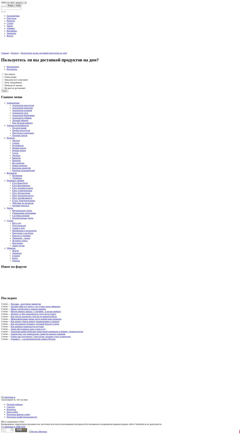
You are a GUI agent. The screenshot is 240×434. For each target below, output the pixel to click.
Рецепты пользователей (23, 170)
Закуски (16, 140)
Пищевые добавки (15, 180)
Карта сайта (12, 412)
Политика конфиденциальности (22, 417)
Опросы (14, 53)
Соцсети (11, 407)
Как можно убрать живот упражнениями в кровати (35, 321)
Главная (5, 53)
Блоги (15, 258)
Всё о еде (16, 223)
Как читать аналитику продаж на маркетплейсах (34, 316)
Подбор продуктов (21, 130)
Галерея (16, 256)
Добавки (11, 28)
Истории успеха (20, 240)
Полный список (19, 135)
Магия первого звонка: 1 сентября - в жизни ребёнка (36, 311)
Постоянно (9, 74)
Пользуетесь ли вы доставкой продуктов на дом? (44, 53)
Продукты (11, 18)
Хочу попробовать (13, 82)
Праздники (17, 243)
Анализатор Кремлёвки (23, 115)
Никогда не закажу (13, 85)
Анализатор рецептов (22, 108)
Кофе (18, 5)
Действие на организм (22, 203)
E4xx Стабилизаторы (22, 190)
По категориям (19, 128)
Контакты (11, 409)
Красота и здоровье (21, 235)
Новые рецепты (19, 165)
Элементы (17, 178)
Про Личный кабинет (22, 123)
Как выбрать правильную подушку (27, 326)
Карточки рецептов (21, 168)
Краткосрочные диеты (22, 218)
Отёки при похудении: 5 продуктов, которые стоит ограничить (41, 336)
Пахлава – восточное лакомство (26, 304)
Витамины (12, 31)
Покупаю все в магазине (16, 80)
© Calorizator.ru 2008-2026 (13, 427)
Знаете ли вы (18, 245)
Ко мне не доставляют (15, 88)
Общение (11, 248)
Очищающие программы (24, 213)
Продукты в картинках (23, 133)
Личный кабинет (20, 120)
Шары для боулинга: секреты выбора (28, 309)
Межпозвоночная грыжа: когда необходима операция (36, 319)
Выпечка (16, 158)
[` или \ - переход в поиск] (2, 6)
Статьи (10, 23)
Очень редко (10, 77)
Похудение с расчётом (22, 233)
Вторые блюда (19, 150)
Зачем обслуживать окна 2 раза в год (28, 329)
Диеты (10, 26)
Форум (10, 5)
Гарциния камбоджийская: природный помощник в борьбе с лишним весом (47, 331)
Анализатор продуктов (23, 105)
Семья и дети (18, 228)
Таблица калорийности (18, 125)
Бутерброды (18, 145)
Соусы (15, 153)
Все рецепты (18, 163)
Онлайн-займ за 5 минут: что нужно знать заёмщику (36, 306)
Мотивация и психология (24, 230)
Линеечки (11, 33)
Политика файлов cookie (18, 414)
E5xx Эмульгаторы (21, 193)
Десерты (16, 155)
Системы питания (20, 215)
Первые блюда (19, 148)
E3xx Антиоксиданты (22, 188)
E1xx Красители (20, 183)
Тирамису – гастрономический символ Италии (33, 339)
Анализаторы (13, 16)
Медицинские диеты (22, 210)
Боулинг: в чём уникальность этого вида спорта (33, 314)
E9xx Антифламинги (22, 198)
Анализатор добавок (22, 118)
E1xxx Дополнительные (23, 200)
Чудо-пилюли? (19, 225)
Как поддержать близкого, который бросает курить (35, 324)
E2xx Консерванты (21, 185)
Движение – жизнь (21, 238)
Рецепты (11, 21)
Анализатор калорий (22, 110)
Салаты (15, 143)
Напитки (16, 160)
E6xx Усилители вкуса (22, 195)
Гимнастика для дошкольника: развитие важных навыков (38, 334)
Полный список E (20, 205)
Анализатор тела (20, 113)
